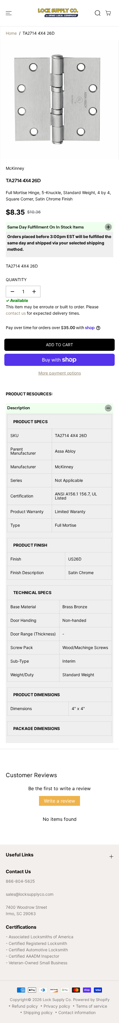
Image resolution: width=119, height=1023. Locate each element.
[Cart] (108, 13)
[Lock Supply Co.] (58, 13)
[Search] (97, 13)
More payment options (59, 373)
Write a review (59, 801)
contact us (16, 313)
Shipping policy (38, 1012)
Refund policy (25, 1006)
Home (11, 33)
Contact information (77, 1012)
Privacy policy (57, 1006)
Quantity (16, 279)
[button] (9, 13)
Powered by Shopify (91, 999)
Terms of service (91, 1006)
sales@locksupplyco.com (29, 894)
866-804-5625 (20, 881)
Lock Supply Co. (57, 999)
